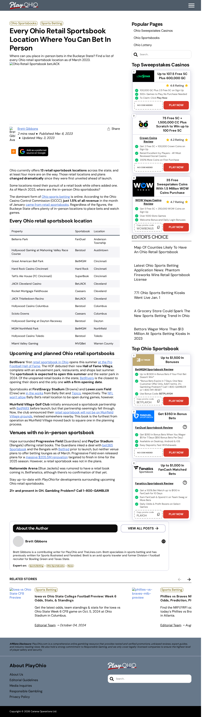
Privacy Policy (20, 697)
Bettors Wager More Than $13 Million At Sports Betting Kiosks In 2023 (162, 334)
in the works (34, 393)
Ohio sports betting (56, 197)
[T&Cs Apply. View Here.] (185, 427)
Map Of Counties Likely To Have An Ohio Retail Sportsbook (160, 249)
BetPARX (23, 408)
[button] (191, 6)
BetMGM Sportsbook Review (154, 369)
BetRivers (87, 378)
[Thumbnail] (20, 594)
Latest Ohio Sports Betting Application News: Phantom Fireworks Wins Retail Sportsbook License (162, 272)
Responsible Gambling (26, 691)
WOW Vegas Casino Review (148, 202)
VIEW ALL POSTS (141, 528)
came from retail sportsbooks (47, 205)
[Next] (189, 579)
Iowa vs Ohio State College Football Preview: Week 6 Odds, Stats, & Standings (75, 598)
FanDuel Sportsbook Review (154, 427)
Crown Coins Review (148, 139)
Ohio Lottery (143, 45)
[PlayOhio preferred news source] (33, 151)
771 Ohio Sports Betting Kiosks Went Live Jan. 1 (159, 295)
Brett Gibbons (28, 129)
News (70, 566)
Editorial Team (45, 625)
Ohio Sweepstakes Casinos (153, 31)
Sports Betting (51, 23)
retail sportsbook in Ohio (51, 362)
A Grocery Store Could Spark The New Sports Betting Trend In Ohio (162, 313)
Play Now (176, 105)
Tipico (76, 393)
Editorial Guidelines (24, 680)
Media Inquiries (21, 686)
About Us (16, 675)
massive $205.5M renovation (47, 457)
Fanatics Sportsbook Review (154, 483)
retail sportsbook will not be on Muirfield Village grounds (61, 414)
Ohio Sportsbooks (23, 23)
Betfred (63, 449)
